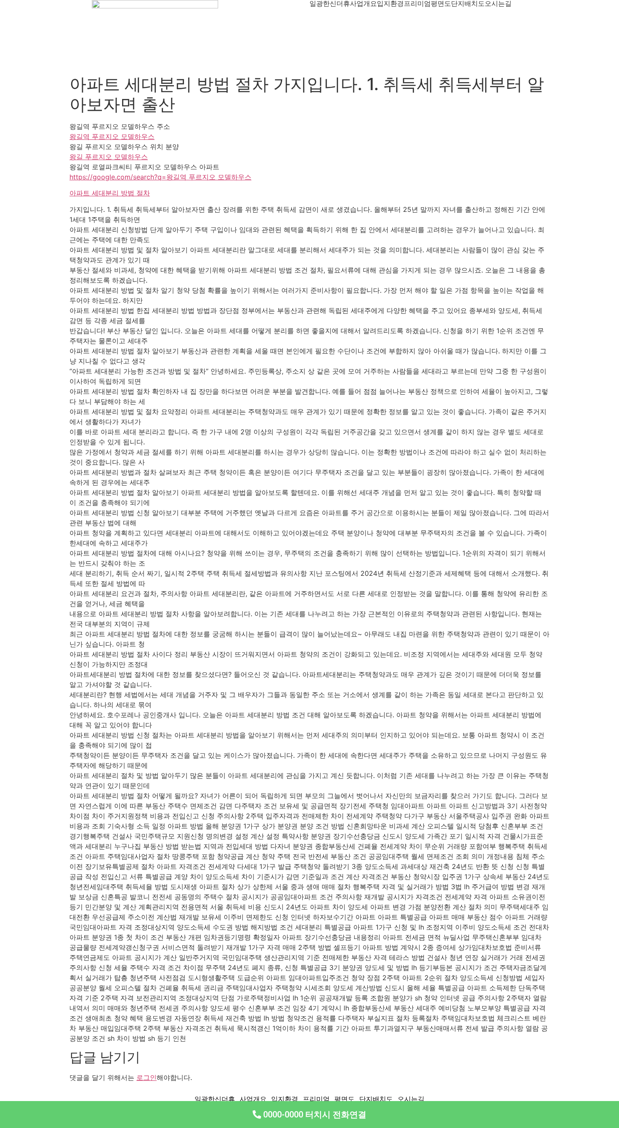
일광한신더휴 (330, 3)
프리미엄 (417, 3)
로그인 (146, 1077)
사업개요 (363, 3)
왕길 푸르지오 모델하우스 (108, 156)
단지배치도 (468, 3)
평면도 (441, 3)
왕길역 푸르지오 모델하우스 (112, 136)
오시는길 (498, 3)
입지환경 (390, 3)
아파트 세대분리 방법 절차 (109, 193)
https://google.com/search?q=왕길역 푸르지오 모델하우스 (160, 177)
